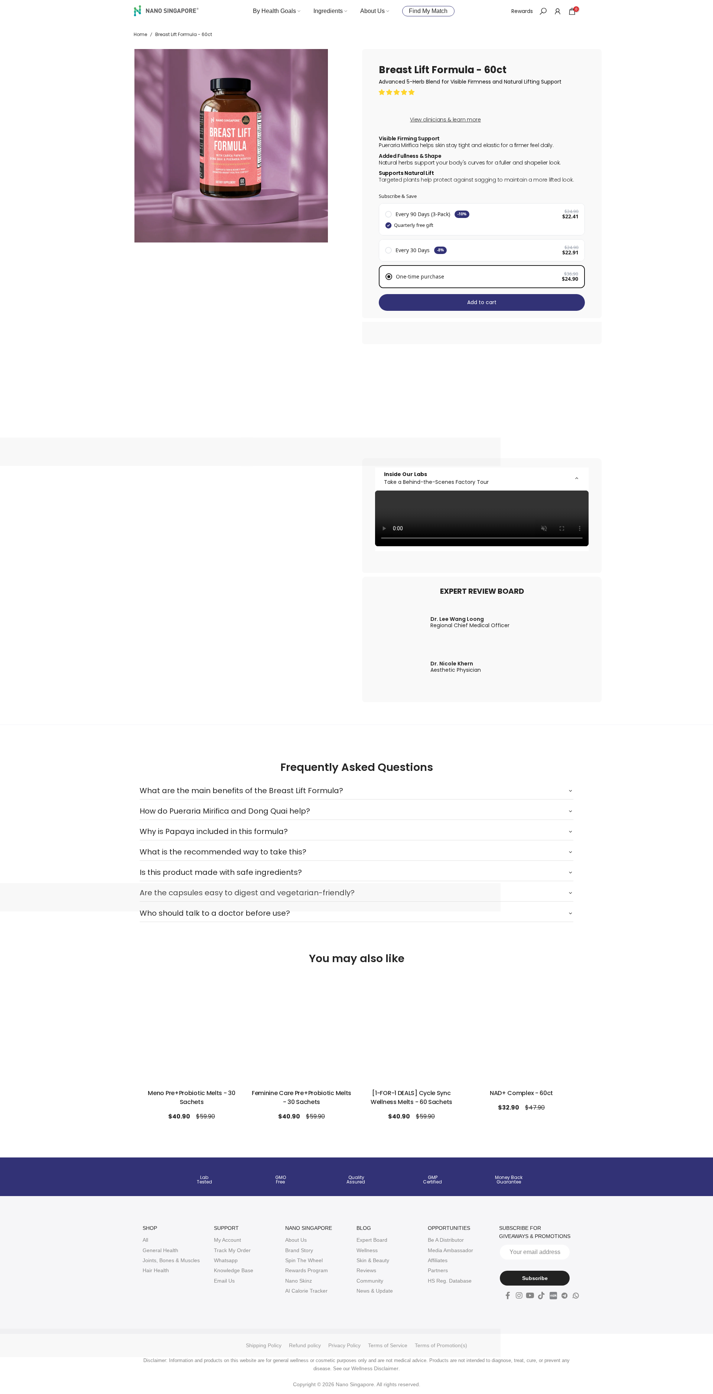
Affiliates (437, 1260)
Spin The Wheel (304, 1260)
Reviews (366, 1270)
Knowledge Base (233, 1270)
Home (140, 35)
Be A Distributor (446, 1240)
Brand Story (299, 1250)
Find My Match (428, 11)
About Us (372, 11)
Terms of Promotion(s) (441, 1345)
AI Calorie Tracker (306, 1291)
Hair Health (156, 1270)
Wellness (367, 1250)
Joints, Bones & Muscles (171, 1260)
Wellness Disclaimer (374, 1368)
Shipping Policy (263, 1345)
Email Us (224, 1281)
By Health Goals (274, 11)
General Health (160, 1250)
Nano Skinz (298, 1281)
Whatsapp (226, 1260)
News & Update (374, 1291)
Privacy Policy (344, 1345)
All (145, 1240)
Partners (438, 1270)
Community (369, 1281)
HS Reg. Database (450, 1281)
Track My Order (232, 1250)
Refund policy (305, 1345)
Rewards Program (306, 1270)
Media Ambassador (450, 1250)
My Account (227, 1240)
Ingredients (328, 11)
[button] (397, 92)
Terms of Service (387, 1345)
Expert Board (371, 1240)
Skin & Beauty (372, 1260)
